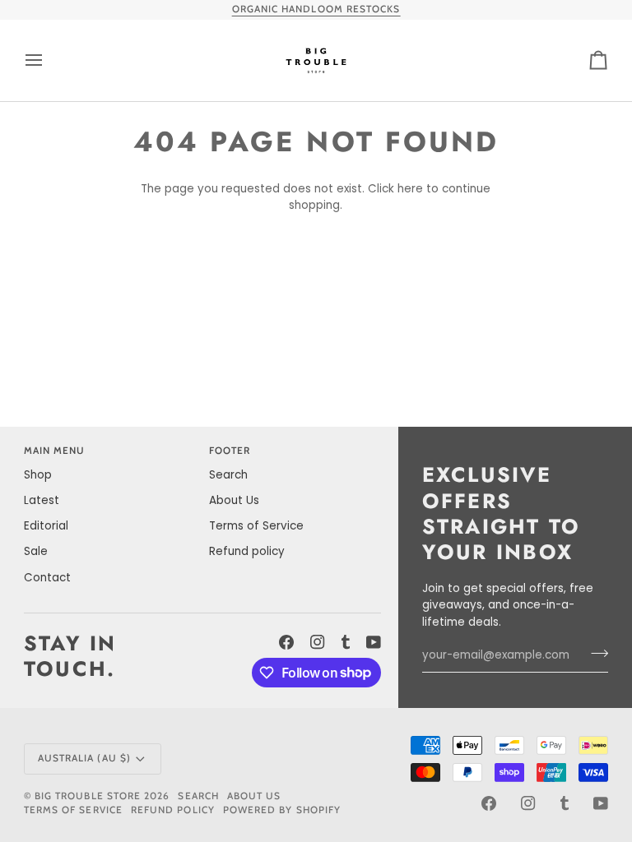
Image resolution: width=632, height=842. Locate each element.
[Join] (594, 654)
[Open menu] (48, 60)
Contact (47, 577)
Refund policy (247, 551)
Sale (36, 551)
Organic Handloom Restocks (316, 9)
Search (228, 475)
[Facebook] (286, 642)
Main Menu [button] (55, 450)
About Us (234, 500)
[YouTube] (373, 642)
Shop (38, 475)
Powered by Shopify (282, 810)
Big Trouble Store (88, 796)
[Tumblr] (346, 642)
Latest (41, 500)
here (410, 189)
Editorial (46, 526)
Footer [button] (229, 450)
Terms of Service (256, 526)
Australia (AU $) (84, 758)
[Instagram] (317, 642)
